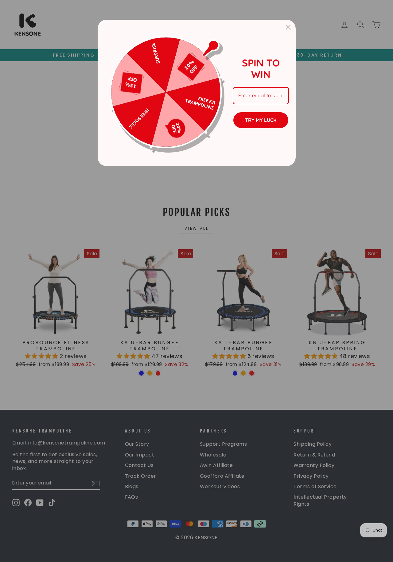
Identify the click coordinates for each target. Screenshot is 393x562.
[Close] (288, 27)
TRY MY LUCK (260, 120)
